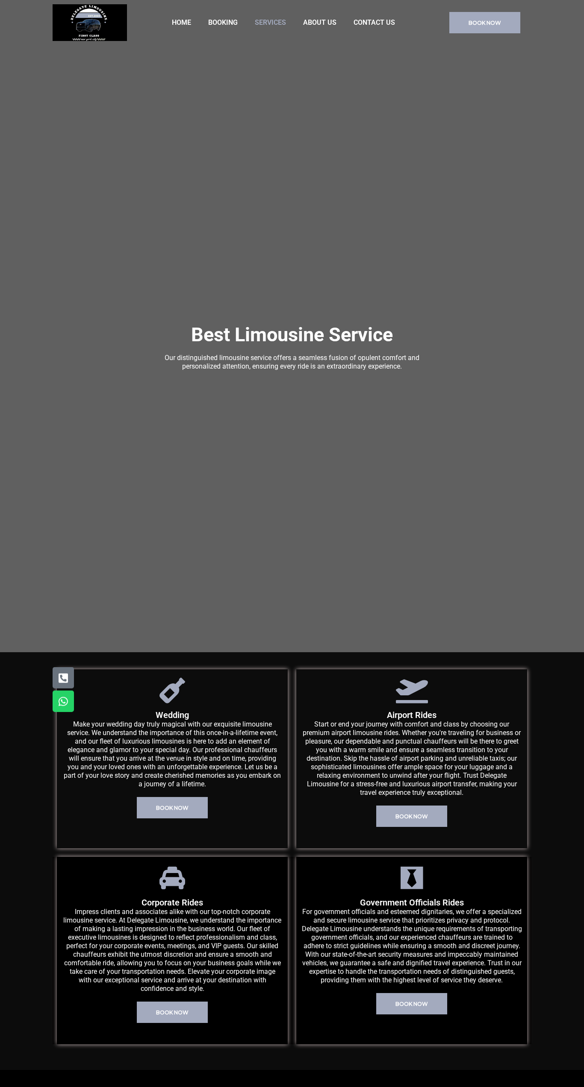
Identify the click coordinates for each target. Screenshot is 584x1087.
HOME (181, 22)
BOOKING (223, 22)
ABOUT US (319, 22)
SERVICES (270, 22)
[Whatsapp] (63, 701)
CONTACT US (374, 22)
